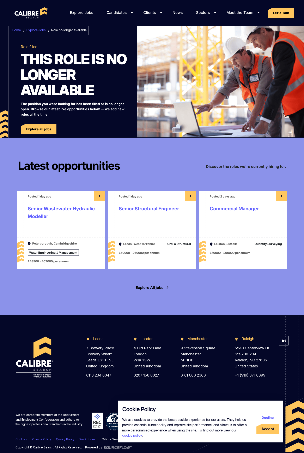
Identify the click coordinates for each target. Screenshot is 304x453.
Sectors (203, 12)
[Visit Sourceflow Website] (118, 447)
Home (16, 30)
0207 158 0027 (146, 375)
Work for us (87, 439)
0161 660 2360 (193, 375)
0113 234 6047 (98, 375)
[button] (281, 13)
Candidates (117, 12)
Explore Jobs (81, 12)
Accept (267, 429)
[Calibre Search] (30, 13)
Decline (268, 417)
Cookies (21, 439)
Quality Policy (65, 439)
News (177, 12)
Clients (149, 12)
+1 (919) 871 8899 (250, 375)
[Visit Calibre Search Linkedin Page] (283, 340)
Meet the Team (239, 12)
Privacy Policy (41, 439)
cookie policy (132, 435)
